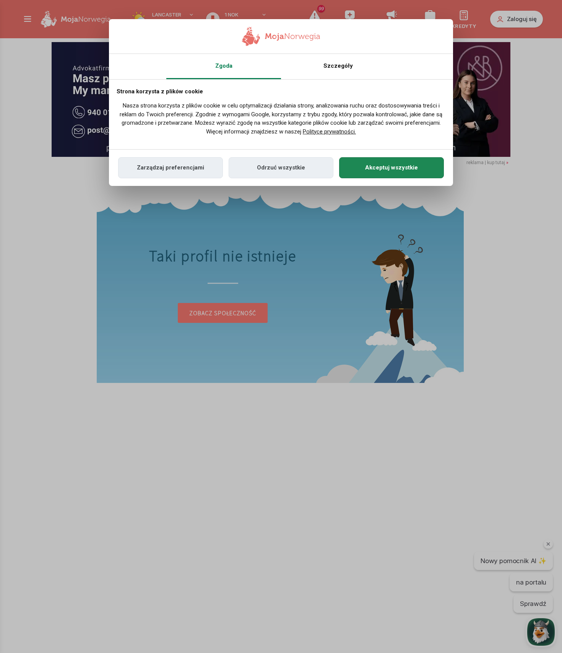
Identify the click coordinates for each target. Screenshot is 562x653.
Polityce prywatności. (329, 131)
